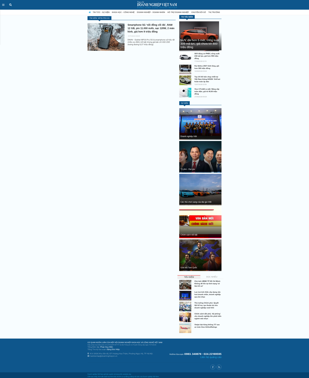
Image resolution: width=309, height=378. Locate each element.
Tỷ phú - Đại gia (187, 169)
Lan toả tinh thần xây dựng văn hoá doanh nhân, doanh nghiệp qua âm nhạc (207, 294)
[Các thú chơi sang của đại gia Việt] (200, 189)
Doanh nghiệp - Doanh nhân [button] (151, 12)
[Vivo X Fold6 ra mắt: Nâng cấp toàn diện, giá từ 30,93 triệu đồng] (186, 92)
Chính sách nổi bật (188, 235)
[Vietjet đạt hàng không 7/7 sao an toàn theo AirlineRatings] (186, 328)
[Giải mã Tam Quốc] (200, 255)
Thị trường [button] (214, 12)
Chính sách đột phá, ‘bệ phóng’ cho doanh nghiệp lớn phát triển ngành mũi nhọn (207, 316)
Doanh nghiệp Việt (188, 136)
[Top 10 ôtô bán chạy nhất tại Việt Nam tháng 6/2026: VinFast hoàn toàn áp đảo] (186, 80)
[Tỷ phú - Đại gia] (200, 156)
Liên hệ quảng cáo (210, 357)
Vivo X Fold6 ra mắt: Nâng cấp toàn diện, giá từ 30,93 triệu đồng (206, 91)
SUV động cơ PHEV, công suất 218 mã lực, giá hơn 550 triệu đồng (206, 56)
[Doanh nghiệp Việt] (200, 124)
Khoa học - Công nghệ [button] (123, 12)
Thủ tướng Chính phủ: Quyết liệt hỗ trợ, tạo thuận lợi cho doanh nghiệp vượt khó (206, 305)
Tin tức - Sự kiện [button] (101, 12)
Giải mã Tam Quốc (188, 267)
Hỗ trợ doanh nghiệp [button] (178, 12)
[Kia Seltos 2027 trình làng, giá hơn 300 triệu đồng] (186, 69)
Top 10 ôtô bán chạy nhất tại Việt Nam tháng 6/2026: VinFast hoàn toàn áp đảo (207, 79)
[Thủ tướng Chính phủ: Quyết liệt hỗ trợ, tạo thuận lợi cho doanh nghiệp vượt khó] (186, 306)
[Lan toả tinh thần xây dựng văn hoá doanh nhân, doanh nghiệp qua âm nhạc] (186, 295)
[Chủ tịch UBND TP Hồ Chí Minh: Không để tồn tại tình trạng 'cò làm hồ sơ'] (186, 285)
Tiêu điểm (189, 277)
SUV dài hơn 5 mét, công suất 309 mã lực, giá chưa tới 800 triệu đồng (199, 43)
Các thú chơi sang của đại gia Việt (195, 202)
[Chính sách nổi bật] (200, 222)
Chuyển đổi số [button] (198, 12)
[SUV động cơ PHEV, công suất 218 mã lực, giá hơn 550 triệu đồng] (186, 57)
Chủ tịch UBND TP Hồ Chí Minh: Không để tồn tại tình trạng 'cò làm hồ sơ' (207, 283)
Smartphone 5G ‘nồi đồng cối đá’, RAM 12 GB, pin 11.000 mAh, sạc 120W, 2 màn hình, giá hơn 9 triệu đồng (151, 28)
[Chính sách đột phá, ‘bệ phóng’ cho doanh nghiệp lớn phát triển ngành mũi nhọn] (186, 317)
